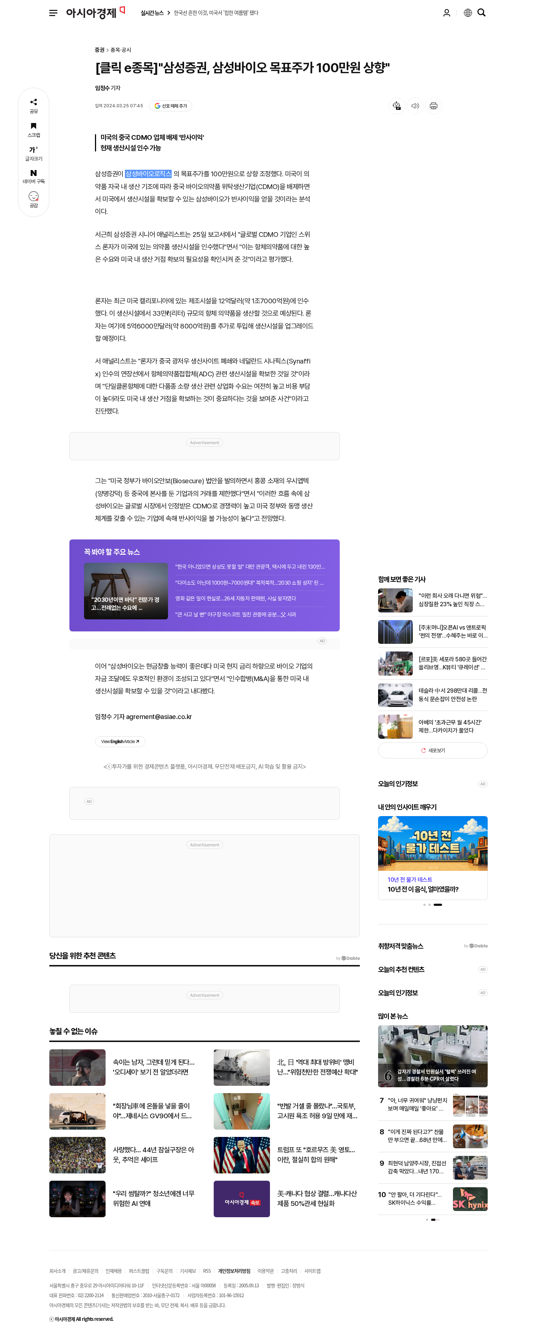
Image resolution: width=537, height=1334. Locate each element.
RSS (207, 1270)
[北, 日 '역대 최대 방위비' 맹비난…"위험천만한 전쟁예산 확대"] (242, 1084)
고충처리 (289, 1270)
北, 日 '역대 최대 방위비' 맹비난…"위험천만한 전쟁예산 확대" (317, 1067)
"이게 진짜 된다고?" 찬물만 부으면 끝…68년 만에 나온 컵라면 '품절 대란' (416, 1140)
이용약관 (266, 1270)
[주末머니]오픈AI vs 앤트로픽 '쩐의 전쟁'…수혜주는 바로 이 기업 (452, 632)
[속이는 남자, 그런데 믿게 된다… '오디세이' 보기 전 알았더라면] (77, 1084)
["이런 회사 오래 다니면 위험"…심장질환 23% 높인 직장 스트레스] (395, 611)
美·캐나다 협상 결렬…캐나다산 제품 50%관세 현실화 (317, 1198)
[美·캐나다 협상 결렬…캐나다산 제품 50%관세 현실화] (242, 1215)
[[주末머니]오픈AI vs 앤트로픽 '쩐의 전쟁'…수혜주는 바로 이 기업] (395, 642)
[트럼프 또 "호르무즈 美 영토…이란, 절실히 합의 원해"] (242, 1172)
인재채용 (114, 1270)
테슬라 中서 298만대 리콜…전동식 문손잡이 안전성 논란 (453, 694)
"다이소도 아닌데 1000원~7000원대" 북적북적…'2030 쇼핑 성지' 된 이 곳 (250, 583)
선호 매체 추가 (174, 106)
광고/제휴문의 (85, 1270)
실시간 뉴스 (152, 13)
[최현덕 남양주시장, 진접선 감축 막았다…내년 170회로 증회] (470, 1178)
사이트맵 (312, 1270)
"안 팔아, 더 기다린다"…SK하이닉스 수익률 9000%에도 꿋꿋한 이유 (416, 1203)
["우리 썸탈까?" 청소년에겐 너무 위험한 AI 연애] (77, 1215)
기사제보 (188, 1270)
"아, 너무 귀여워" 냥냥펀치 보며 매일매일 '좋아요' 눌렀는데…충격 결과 (417, 1108)
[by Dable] (348, 958)
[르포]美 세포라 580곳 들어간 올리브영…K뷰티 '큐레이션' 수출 (453, 664)
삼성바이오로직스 (148, 174)
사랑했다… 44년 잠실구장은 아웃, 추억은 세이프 (153, 1155)
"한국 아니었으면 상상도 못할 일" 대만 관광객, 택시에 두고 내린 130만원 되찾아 (250, 567)
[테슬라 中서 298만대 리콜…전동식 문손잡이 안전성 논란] (395, 705)
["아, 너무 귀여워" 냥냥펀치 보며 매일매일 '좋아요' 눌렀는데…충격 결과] (470, 1115)
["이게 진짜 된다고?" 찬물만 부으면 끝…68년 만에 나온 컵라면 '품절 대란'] (470, 1146)
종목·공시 (121, 50)
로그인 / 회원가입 (447, 12)
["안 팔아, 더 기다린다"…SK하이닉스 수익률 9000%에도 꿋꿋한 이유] (470, 1209)
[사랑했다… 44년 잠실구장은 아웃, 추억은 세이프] (77, 1172)
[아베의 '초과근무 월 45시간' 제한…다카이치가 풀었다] (395, 737)
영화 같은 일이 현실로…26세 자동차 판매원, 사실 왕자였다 (235, 598)
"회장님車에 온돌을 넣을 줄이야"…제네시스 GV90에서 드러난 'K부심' (152, 1111)
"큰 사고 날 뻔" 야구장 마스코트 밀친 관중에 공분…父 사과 (235, 614)
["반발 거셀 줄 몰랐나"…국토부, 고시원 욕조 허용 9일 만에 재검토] (242, 1128)
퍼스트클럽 (139, 1270)
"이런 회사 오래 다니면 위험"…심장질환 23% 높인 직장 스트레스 (453, 600)
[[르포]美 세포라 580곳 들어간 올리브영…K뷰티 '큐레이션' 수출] (395, 674)
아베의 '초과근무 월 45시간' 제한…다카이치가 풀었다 (450, 726)
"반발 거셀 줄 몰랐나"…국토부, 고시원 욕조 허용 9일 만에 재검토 (317, 1111)
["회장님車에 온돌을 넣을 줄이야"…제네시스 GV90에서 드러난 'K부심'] (77, 1128)
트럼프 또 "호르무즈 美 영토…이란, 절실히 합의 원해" (316, 1155)
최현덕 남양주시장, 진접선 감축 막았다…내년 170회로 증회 (417, 1171)
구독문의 (164, 1270)
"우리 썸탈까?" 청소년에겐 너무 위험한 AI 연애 (153, 1198)
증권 (99, 50)
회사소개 (57, 1270)
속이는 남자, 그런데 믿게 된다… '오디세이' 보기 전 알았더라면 (153, 1067)
